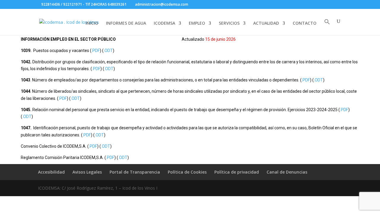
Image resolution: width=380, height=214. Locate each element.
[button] (327, 27)
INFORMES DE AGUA (126, 23)
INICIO (92, 23)
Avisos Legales (87, 172)
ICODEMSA (164, 23)
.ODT (108, 50)
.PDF (95, 50)
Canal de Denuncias (287, 172)
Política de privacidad (236, 172)
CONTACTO (304, 23)
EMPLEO (197, 23)
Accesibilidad (51, 172)
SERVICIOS (229, 23)
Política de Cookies (187, 172)
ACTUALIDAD (266, 23)
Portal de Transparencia (135, 172)
